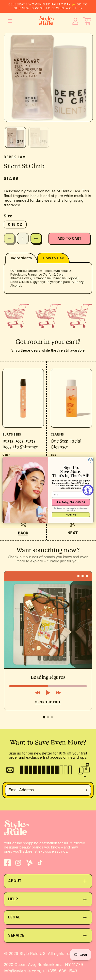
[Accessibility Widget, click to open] (88, 490)
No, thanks (71, 515)
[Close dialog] (90, 460)
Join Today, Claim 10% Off (70, 502)
